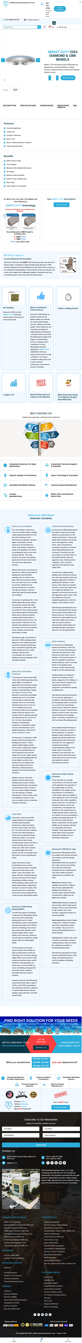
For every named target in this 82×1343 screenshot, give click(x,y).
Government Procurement (52, 1289)
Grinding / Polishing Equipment (14, 1258)
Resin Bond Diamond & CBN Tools (15, 1228)
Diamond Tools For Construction (54, 1251)
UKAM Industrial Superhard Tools (22, 3)
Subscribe (41, 1145)
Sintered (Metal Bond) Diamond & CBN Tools (19, 1225)
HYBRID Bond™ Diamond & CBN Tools (16, 1231)
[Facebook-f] (35, 1314)
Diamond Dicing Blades (51, 1222)
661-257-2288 (48, 5)
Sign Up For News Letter (12, 1309)
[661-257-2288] (42, 4)
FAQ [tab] (75, 105)
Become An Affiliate (10, 1297)
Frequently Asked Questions (53, 1286)
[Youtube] (46, 1314)
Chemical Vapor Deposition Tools (15, 1243)
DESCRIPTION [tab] (9, 105)
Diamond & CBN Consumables (54, 1246)
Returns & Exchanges (51, 1307)
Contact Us (7, 1291)
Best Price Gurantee (10, 1306)
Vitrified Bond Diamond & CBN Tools (16, 1240)
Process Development (11, 1278)
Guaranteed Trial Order (11, 1303)
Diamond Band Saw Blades (53, 1254)
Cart (52, 27)
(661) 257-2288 (57, 1156)
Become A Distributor (11, 1294)
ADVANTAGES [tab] (46, 105)
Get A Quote (68, 78)
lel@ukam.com (12, 1163)
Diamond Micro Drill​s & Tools (53, 1228)
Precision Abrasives (10, 1272)
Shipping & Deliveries (51, 1304)
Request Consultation (51, 1283)
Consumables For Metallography (54, 1249)
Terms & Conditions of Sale (53, 1292)
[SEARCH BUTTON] (39, 27)
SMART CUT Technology (12, 1222)
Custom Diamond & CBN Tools (54, 1237)
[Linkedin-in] (42, 1314)
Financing (47, 1298)
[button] (81, 2)
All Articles (7, 1267)
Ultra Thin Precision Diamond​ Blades (56, 1225)
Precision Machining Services (13, 1281)
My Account (48, 1301)
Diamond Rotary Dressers (52, 1260)
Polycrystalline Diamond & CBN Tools (16, 1246)
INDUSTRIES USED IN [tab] (63, 106)
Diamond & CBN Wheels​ (52, 1234)
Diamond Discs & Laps (51, 1240)
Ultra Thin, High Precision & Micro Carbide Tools (60, 1263)
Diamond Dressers (50, 1257)
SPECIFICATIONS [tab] (28, 105)
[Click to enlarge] (4, 80)
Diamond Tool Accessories (13, 1275)
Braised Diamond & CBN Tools (14, 1237)
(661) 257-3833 (55, 1159)
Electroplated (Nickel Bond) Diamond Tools (18, 1234)
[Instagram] (38, 1314)
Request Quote (49, 1280)
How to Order (48, 1277)
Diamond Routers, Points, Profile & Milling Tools (59, 1231)
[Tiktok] (50, 1314)
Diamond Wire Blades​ (51, 1243)
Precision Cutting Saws (11, 1255)
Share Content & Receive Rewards (15, 1300)
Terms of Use (61, 1333)
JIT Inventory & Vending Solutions (55, 1295)
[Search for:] (20, 27)
